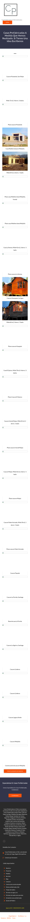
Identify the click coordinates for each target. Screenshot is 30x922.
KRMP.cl (9, 918)
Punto (14, 918)
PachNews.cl (20, 916)
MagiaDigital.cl (13, 916)
